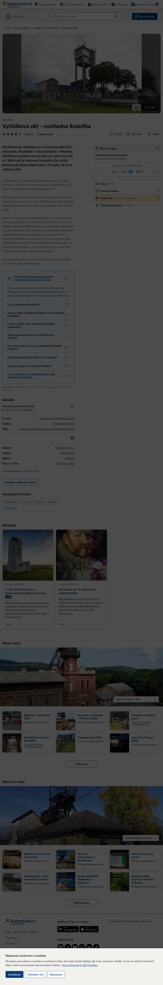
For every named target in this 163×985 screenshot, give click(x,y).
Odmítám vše (35, 974)
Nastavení (56, 974)
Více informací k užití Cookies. (80, 965)
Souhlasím (14, 974)
